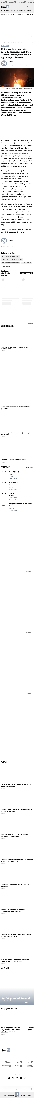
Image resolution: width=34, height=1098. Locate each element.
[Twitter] (13, 1078)
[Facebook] (9, 1078)
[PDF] (13, 246)
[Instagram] (24, 1078)
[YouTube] (21, 1078)
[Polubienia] (3, 1089)
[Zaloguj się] (27, 6)
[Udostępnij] (31, 1089)
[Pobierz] (26, 65)
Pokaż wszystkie (6, 266)
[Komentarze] (17, 1089)
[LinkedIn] (17, 1078)
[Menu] (32, 6)
